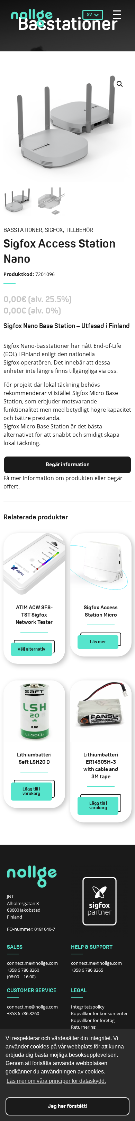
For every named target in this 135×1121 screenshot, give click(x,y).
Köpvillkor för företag (93, 1020)
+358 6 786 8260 (23, 970)
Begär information (68, 465)
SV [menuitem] (89, 14)
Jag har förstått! (68, 1106)
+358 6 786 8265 (87, 970)
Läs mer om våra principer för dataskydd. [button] (56, 1081)
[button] (120, 84)
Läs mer (98, 642)
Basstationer (22, 230)
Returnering (83, 1027)
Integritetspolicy (88, 1007)
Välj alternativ (31, 649)
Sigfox (54, 230)
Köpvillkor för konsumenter (99, 1013)
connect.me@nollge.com (32, 963)
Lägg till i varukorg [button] (31, 791)
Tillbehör (79, 230)
